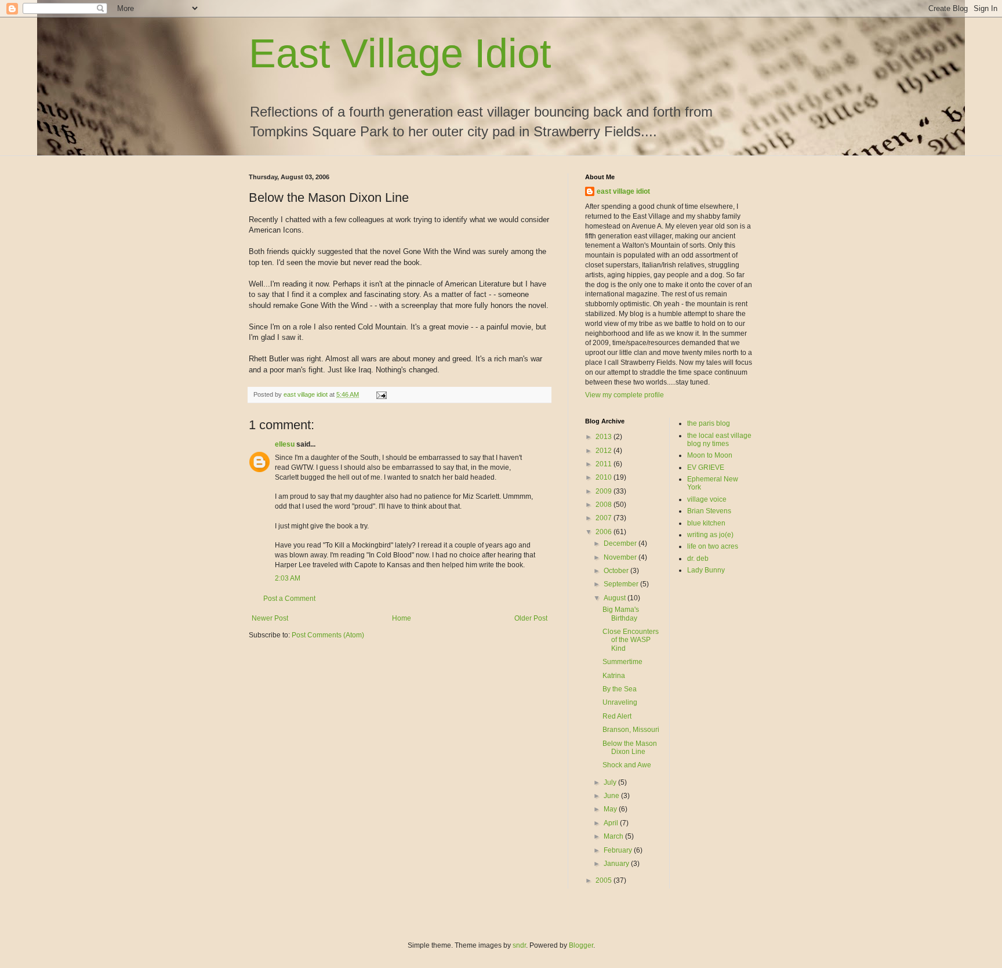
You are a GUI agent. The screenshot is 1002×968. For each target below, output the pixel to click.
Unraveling (619, 702)
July (611, 782)
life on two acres (712, 546)
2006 (604, 532)
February (619, 850)
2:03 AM (287, 578)
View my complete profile (624, 395)
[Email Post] (381, 394)
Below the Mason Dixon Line (629, 747)
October (617, 571)
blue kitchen (706, 523)
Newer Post (270, 618)
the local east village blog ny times (719, 440)
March (614, 836)
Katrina (613, 676)
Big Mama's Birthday (620, 614)
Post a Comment (289, 598)
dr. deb (698, 558)
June (612, 796)
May (611, 809)
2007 (604, 518)
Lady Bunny (706, 570)
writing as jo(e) (710, 535)
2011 (604, 464)
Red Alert (616, 716)
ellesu (285, 444)
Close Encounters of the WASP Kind (630, 640)
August (615, 598)
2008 (604, 505)
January (617, 864)
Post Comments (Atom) (328, 635)
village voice (707, 499)
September (622, 584)
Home (401, 618)
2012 (604, 451)
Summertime (622, 662)
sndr (519, 945)
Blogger (581, 945)
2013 (604, 437)
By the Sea (619, 689)
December (621, 543)
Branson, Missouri (630, 730)
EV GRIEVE (705, 467)
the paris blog (708, 423)
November (621, 557)
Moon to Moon (709, 455)
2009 (604, 491)
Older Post (530, 618)
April (612, 823)
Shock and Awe (626, 765)
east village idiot (623, 191)
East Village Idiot (400, 53)
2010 (604, 477)
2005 (604, 880)
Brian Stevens (709, 511)
